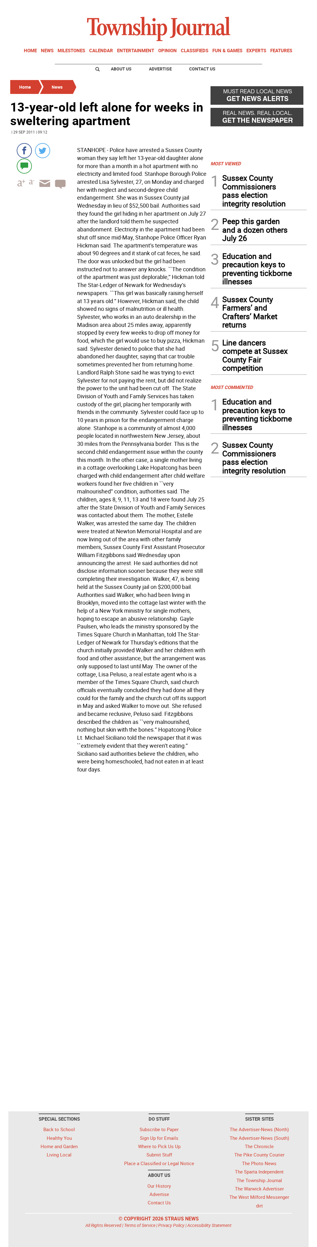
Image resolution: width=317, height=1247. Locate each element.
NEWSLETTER (257, 7)
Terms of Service (139, 1225)
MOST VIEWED (226, 163)
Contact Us (202, 69)
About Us (121, 69)
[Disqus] (108, 860)
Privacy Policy (171, 1225)
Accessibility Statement (209, 1225)
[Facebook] (24, 150)
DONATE (292, 7)
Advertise (160, 69)
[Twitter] (42, 150)
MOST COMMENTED (232, 387)
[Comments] (24, 165)
